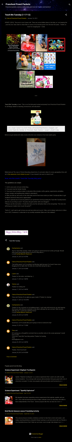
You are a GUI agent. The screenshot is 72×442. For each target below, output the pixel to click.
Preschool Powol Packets (18, 4)
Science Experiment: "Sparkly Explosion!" (20, 390)
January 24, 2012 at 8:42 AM (20, 352)
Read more (63, 385)
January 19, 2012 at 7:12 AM (20, 325)
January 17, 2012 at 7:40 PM (20, 279)
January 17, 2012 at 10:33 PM (20, 300)
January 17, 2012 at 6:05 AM (20, 268)
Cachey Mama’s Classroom (24, 254)
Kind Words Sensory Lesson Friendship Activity (22, 411)
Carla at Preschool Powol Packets (22, 262)
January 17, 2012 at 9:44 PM (20, 289)
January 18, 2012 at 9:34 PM (20, 315)
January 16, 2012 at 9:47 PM (20, 256)
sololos (39, 437)
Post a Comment (12, 356)
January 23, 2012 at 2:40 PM (20, 342)
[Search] (69, 4)
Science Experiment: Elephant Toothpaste (20, 370)
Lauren (14, 273)
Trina (13, 330)
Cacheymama (16, 248)
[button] (66, 15)
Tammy (14, 284)
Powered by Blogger (37, 434)
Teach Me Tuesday (14, 241)
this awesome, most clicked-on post (18, 174)
